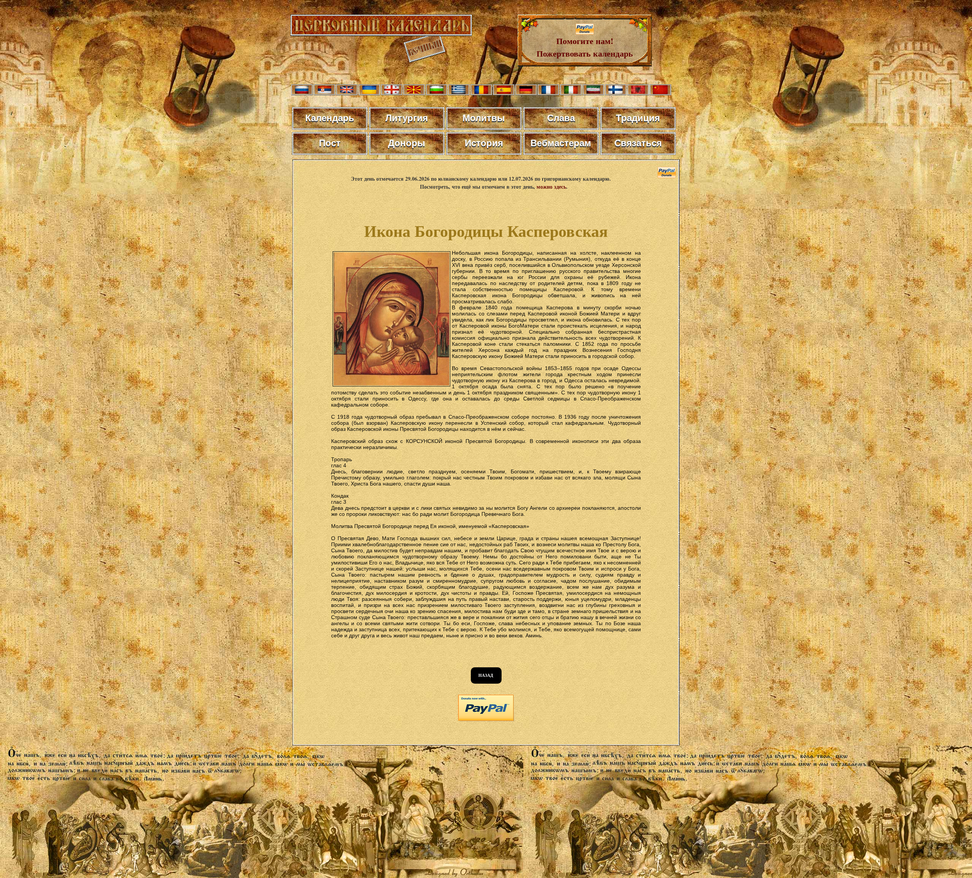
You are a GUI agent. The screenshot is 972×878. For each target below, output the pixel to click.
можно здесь (551, 187)
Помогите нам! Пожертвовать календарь (584, 47)
